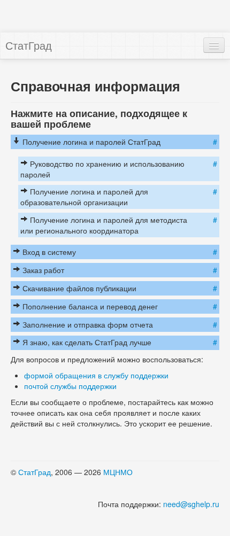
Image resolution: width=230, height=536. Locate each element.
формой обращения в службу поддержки (96, 375)
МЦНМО (118, 472)
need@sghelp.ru (191, 504)
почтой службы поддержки (70, 385)
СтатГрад (28, 45)
